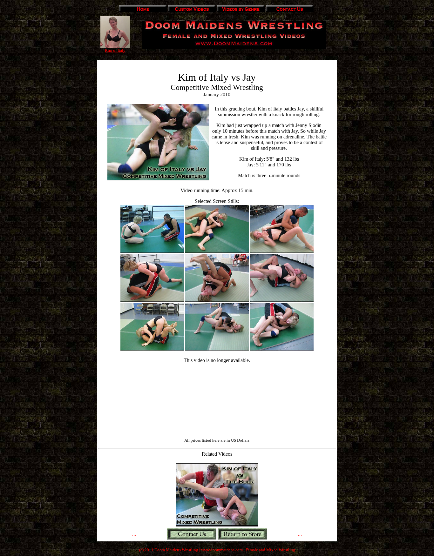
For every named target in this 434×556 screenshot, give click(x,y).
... (134, 534)
